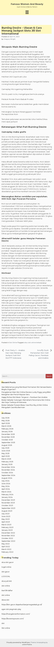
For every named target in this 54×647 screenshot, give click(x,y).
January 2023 (7, 530)
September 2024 (8, 475)
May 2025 (5, 453)
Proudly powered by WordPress (18, 642)
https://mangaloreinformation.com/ (16, 614)
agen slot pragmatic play (11, 609)
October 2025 (7, 440)
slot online (6, 586)
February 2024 (7, 494)
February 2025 (7, 462)
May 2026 (5, 421)
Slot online (6, 628)
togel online (6, 567)
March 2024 (6, 492)
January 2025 (7, 464)
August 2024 (7, 478)
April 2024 (6, 489)
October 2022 (7, 538)
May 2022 (6, 544)
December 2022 (8, 533)
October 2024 (7, 473)
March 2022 (6, 549)
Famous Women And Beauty (27, 4)
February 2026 (7, 429)
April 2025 (6, 456)
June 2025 (6, 451)
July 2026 (5, 418)
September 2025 (8, 442)
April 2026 (6, 423)
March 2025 (6, 459)
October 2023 (7, 505)
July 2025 (5, 448)
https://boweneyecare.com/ (13, 619)
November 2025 (8, 437)
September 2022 (8, 541)
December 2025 (8, 434)
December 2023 (8, 500)
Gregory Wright (9, 39)
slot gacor (6, 572)
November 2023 (8, 503)
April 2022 (6, 547)
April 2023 (6, 522)
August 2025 (7, 445)
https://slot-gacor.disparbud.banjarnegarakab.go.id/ (22, 605)
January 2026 (7, 432)
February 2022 (7, 552)
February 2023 (7, 527)
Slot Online (13, 342)
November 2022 (8, 536)
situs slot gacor (8, 562)
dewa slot (5, 600)
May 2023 (6, 519)
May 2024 (6, 486)
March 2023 (6, 525)
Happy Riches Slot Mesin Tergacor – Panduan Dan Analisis (24, 397)
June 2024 (6, 484)
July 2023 (5, 514)
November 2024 (8, 470)
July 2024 (5, 481)
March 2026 (6, 426)
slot (3, 164)
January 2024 (7, 497)
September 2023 (8, 508)
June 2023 (6, 516)
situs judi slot (7, 581)
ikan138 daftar (7, 590)
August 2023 (7, 511)
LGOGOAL (6, 576)
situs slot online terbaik (33, 342)
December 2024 (8, 467)
